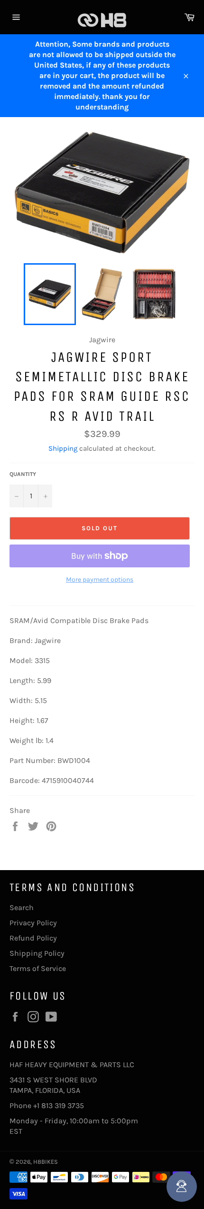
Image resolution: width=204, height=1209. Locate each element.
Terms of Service (37, 968)
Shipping (62, 448)
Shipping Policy (37, 953)
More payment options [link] (99, 579)
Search (21, 907)
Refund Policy (33, 937)
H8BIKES (45, 1161)
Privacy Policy (33, 922)
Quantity (22, 474)
